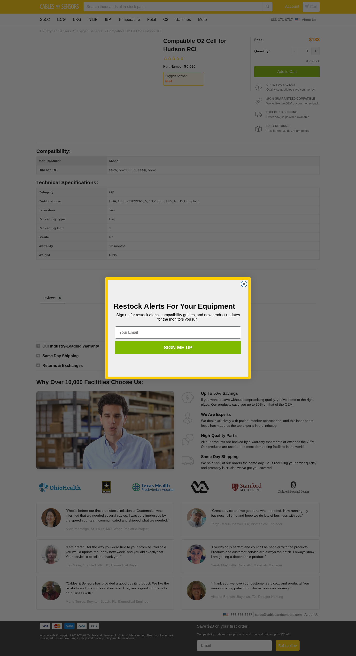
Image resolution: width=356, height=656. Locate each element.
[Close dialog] (244, 284)
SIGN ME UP (178, 347)
